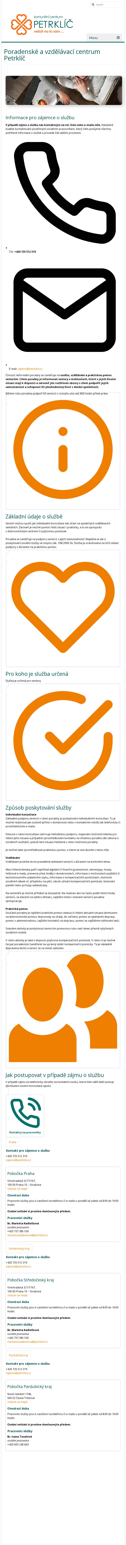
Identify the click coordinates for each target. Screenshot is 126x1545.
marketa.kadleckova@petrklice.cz (27, 1235)
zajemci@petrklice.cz (30, 369)
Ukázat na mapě (17, 1188)
